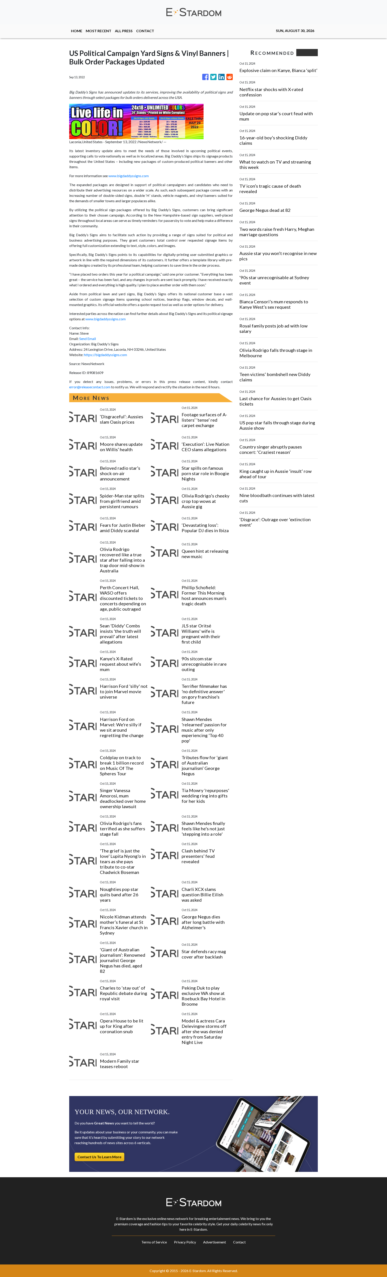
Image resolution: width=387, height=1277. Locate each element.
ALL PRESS (124, 31)
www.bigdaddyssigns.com (128, 176)
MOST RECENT (98, 31)
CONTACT (145, 31)
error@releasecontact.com (89, 387)
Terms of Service (154, 1242)
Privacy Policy (185, 1242)
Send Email (87, 338)
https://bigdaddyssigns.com (105, 355)
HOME (76, 31)
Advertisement (214, 1242)
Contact (239, 1242)
